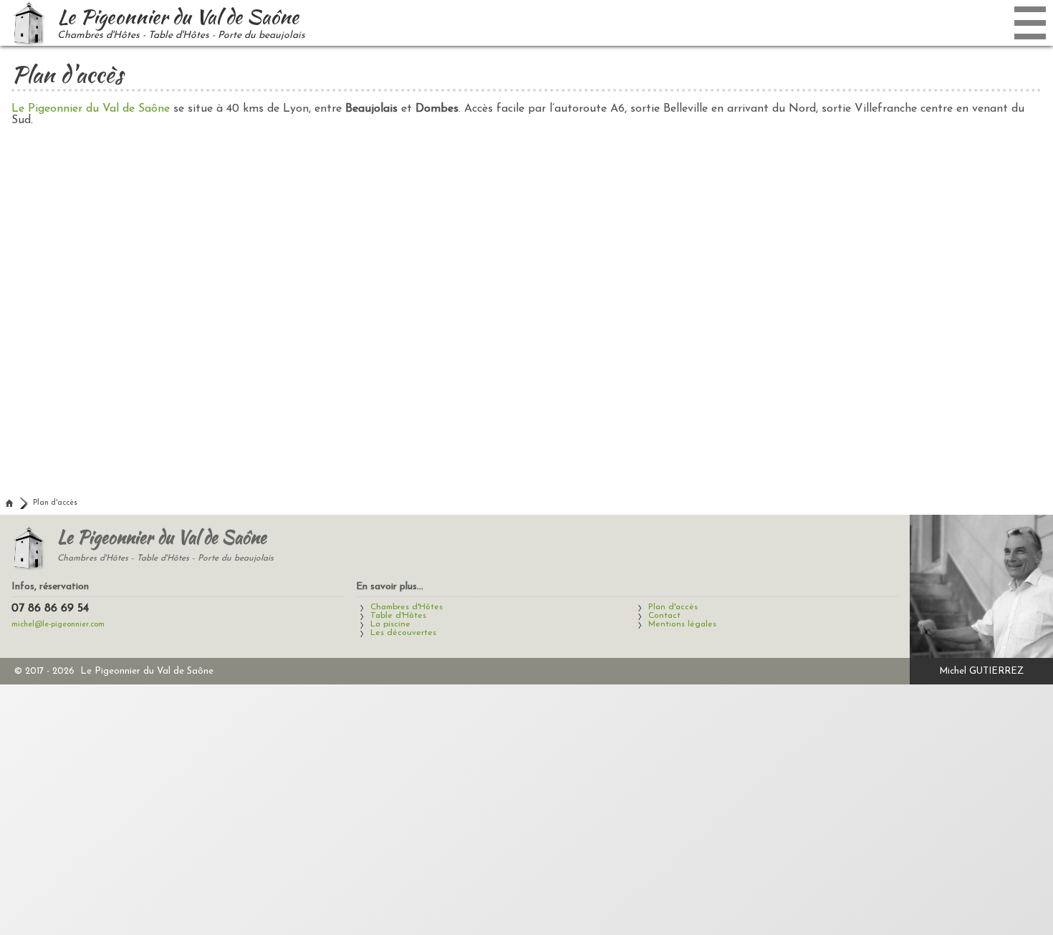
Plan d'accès (55, 503)
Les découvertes (403, 633)
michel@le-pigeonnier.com (58, 625)
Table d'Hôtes (398, 615)
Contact (664, 615)
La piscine (390, 624)
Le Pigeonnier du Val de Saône (90, 109)
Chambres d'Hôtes (406, 607)
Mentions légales (682, 624)
